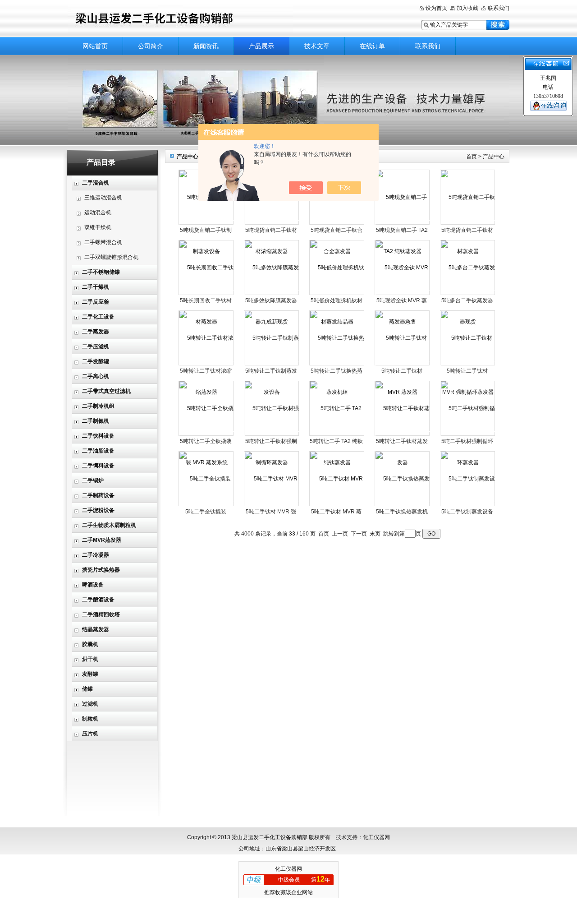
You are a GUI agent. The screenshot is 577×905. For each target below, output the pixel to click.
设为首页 (436, 8)
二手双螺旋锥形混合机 (111, 257)
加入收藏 (467, 8)
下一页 (359, 534)
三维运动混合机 (103, 197)
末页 (375, 534)
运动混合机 (97, 212)
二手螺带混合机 (103, 242)
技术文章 (317, 46)
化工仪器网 (288, 869)
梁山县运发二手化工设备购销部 (180, 19)
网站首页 (95, 46)
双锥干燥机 (97, 227)
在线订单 (372, 46)
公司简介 (150, 46)
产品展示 (261, 46)
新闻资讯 (206, 46)
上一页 (340, 534)
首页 (471, 156)
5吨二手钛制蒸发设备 (467, 511)
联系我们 (498, 8)
